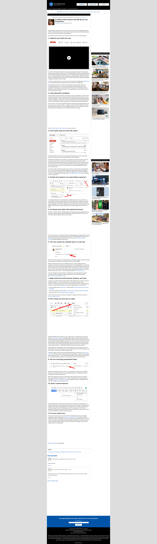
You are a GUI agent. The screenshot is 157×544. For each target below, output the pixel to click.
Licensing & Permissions (87, 530)
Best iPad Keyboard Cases (79, 11)
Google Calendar (54, 275)
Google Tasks (63, 275)
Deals (103, 4)
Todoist (59, 292)
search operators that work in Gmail (75, 173)
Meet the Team (79, 528)
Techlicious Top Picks (73, 8)
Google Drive (63, 287)
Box (88, 287)
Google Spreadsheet (83, 290)
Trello (73, 292)
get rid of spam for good (57, 338)
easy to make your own (55, 296)
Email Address (78, 520)
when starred (69, 290)
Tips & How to (92, 4)
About (74, 528)
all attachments (77, 287)
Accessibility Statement (78, 531)
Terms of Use (73, 532)
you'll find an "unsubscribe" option (60, 379)
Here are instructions (79, 270)
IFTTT (52, 283)
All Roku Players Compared (68, 11)
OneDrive (52, 288)
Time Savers (51, 451)
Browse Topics (55, 8)
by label (75, 290)
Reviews (82, 4)
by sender (84, 287)
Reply (49, 465)
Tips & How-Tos (77, 451)
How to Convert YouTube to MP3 (99, 185)
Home (49, 8)
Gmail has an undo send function (70, 417)
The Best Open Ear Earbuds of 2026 (93, 11)
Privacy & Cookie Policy (82, 532)
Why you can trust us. (81, 17)
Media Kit (67, 530)
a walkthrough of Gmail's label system (59, 128)
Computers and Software (59, 451)
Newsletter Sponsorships (75, 530)
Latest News (64, 8)
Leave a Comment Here (52, 480)
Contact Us (85, 528)
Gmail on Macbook (52, 443)
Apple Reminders (65, 292)
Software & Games (69, 451)
